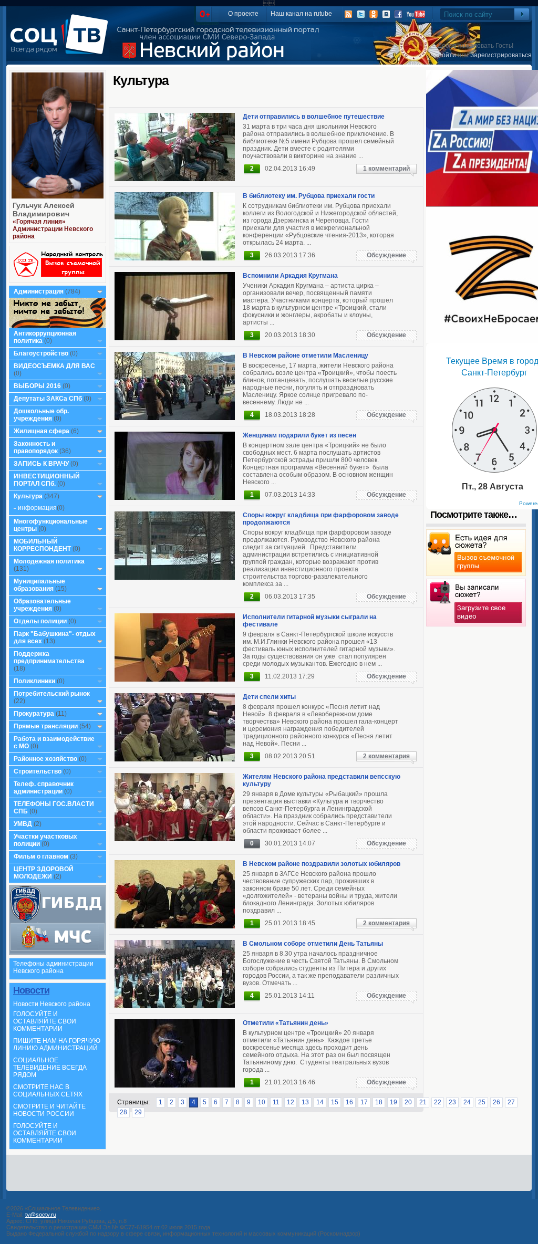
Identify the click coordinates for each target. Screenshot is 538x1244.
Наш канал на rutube (301, 13)
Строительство (37, 771)
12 (290, 1102)
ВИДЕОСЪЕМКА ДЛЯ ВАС (54, 366)
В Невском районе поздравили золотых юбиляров (321, 863)
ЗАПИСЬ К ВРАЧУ (41, 463)
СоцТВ (61, 41)
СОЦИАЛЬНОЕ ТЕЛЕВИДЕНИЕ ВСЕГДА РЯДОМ (50, 1068)
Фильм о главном (41, 856)
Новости (31, 990)
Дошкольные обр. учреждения (41, 414)
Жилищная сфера (41, 431)
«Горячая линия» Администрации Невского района (53, 229)
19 (393, 1102)
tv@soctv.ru (40, 1214)
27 (511, 1102)
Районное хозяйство (45, 758)
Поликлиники (34, 681)
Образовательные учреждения (42, 605)
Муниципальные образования (39, 585)
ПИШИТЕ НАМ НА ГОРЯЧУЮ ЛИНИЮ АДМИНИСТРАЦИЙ (56, 1044)
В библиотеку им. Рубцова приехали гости (309, 196)
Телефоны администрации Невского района (53, 967)
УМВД (23, 824)
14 (320, 1102)
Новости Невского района (51, 1004)
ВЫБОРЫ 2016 (37, 386)
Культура (28, 496)
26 (496, 1102)
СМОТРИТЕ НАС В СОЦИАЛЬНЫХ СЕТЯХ (47, 1090)
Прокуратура (34, 713)
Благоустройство (42, 353)
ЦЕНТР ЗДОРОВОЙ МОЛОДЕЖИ (44, 872)
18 (378, 1102)
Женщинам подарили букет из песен (299, 435)
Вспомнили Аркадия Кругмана (290, 275)
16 (349, 1102)
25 (481, 1102)
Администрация (39, 291)
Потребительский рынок (52, 693)
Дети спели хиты (269, 697)
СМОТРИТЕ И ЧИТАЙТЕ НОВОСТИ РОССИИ (49, 1110)
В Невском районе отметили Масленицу (305, 355)
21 (423, 1102)
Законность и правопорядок (36, 447)
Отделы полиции (40, 621)
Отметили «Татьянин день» (285, 1023)
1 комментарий (386, 168)
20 (408, 1102)
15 (334, 1102)
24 (467, 1102)
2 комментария (386, 756)
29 (138, 1112)
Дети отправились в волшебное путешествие (314, 116)
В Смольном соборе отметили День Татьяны (313, 943)
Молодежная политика (49, 561)
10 (261, 1102)
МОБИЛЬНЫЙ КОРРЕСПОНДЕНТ (43, 545)
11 (276, 1102)
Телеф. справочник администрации (44, 787)
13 (305, 1102)
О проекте (243, 13)
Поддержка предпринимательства (49, 657)
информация (37, 507)
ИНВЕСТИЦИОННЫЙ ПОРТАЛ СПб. (47, 480)
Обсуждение (386, 255)
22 (437, 1102)
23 (452, 1102)
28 (123, 1112)
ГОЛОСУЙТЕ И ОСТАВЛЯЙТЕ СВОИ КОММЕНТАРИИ (44, 1021)
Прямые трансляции (46, 726)
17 (364, 1102)
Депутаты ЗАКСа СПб (48, 398)
